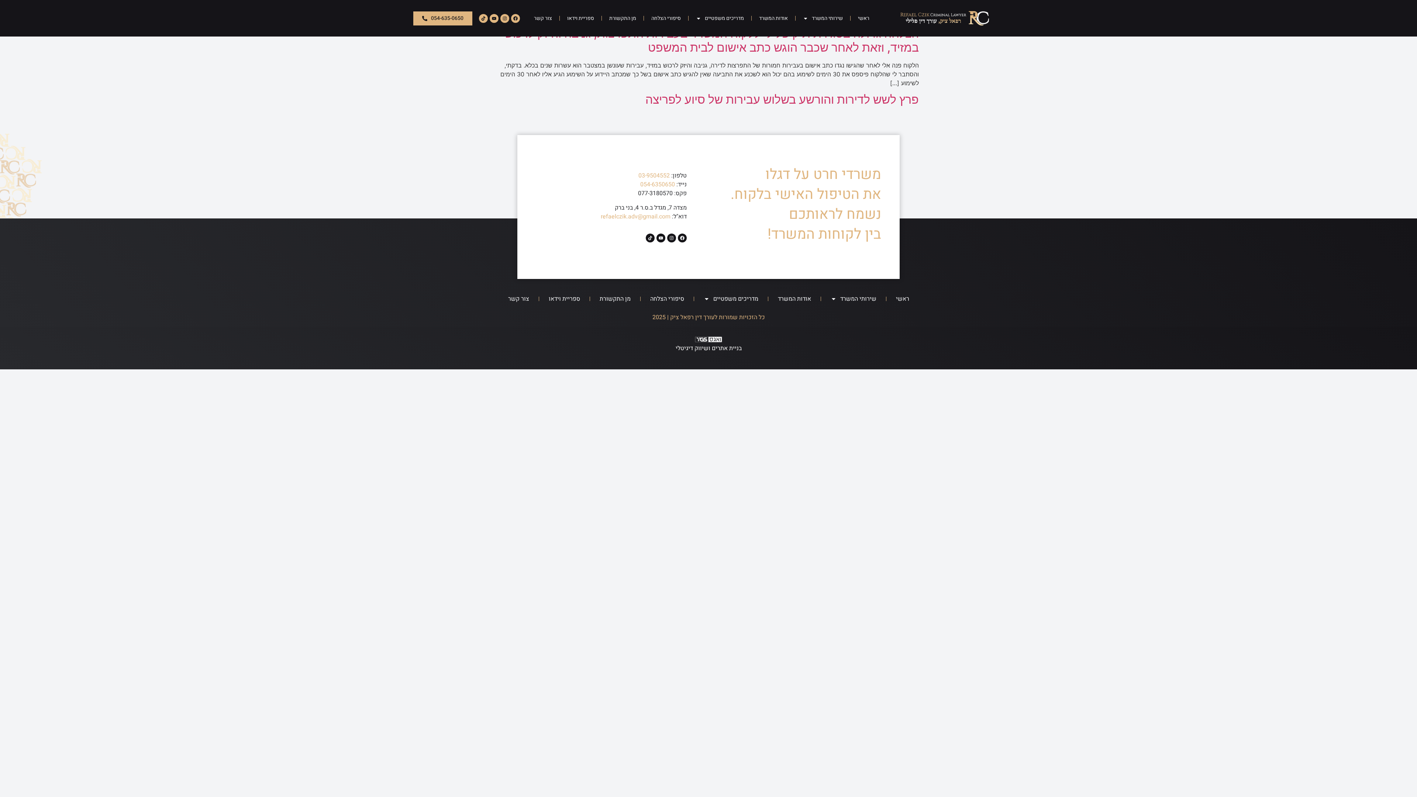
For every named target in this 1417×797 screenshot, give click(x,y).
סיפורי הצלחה (666, 18)
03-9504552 (654, 175)
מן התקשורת (622, 18)
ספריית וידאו (580, 18)
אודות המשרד (773, 18)
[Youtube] (494, 18)
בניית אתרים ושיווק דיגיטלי (709, 348)
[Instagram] (504, 18)
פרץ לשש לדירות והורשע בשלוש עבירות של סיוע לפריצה (782, 99)
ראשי (863, 18)
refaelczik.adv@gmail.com (635, 216)
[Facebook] (515, 18)
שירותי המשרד (827, 18)
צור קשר (543, 18)
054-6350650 (657, 184)
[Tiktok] (483, 18)
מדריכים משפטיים (724, 18)
